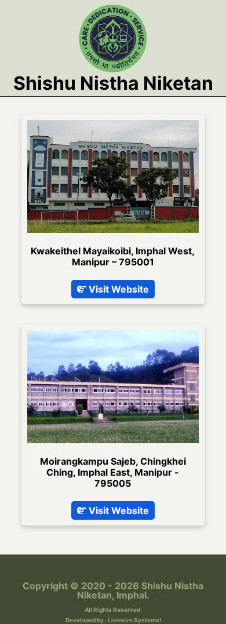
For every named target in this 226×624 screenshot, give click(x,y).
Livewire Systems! (134, 619)
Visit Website (117, 289)
